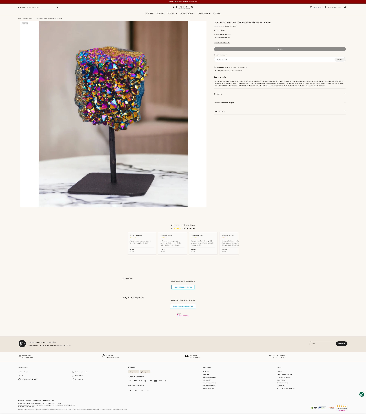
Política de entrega (208, 388)
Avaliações (206, 374)
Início (19, 18)
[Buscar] (57, 7)
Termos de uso (37, 400)
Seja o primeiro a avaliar (183, 287)
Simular (339, 59)
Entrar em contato (282, 383)
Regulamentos (46, 400)
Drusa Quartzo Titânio (28, 18)
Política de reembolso (209, 385)
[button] (316, 7)
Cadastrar (341, 343)
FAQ (53, 400)
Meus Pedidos (281, 380)
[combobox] (39, 7)
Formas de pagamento (209, 383)
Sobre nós (206, 371)
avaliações (191, 228)
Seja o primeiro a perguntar (183, 306)
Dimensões (218, 94)
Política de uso (207, 380)
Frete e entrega (219, 111)
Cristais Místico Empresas (284, 374)
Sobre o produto (220, 77)
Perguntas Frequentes (284, 377)
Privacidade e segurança (24, 400)
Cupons (279, 371)
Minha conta (280, 385)
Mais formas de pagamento (222, 42)
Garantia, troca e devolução (224, 103)
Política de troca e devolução (285, 388)
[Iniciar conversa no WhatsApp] (361, 394)
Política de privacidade (209, 377)
